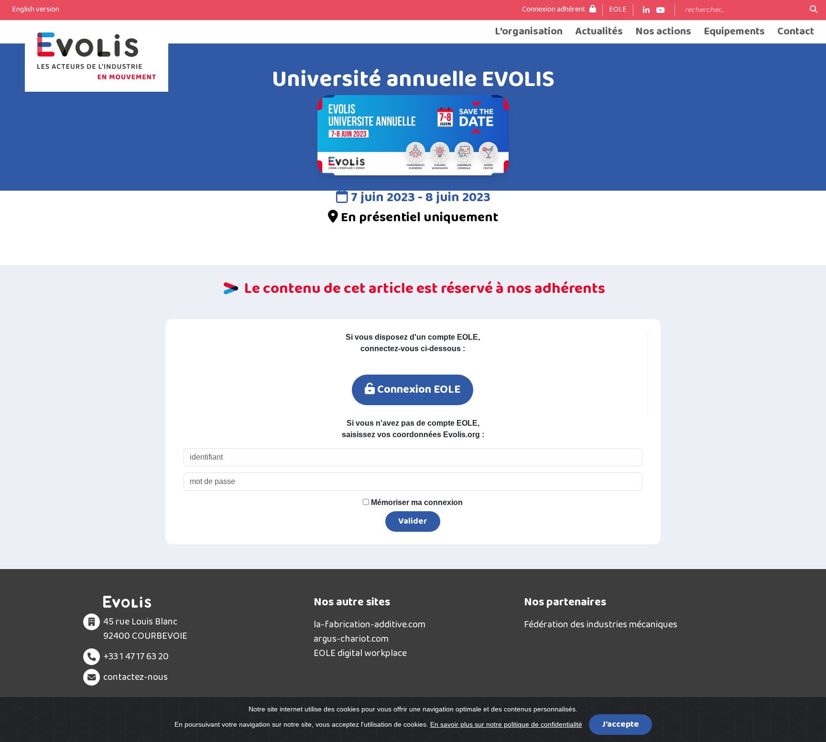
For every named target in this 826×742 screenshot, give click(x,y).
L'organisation (529, 32)
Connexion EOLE (417, 389)
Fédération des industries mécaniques (600, 624)
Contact (795, 32)
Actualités (599, 32)
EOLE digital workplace (360, 653)
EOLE (618, 9)
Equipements (734, 32)
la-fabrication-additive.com (369, 624)
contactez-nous (135, 677)
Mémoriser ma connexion (416, 502)
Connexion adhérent (554, 9)
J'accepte (620, 724)
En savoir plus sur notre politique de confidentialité (506, 724)
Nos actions (663, 32)
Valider (412, 521)
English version (35, 9)
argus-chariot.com (351, 638)
